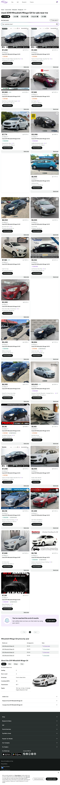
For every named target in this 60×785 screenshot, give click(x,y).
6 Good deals (46, 655)
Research (24, 2)
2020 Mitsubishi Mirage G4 (8, 655)
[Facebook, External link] (27, 754)
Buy (12, 2)
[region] (30, 777)
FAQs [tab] (9, 664)
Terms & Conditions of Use (7, 761)
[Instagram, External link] (32, 754)
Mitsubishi (14, 9)
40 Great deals (46, 646)
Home (2, 9)
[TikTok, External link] (24, 754)
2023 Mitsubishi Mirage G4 (8, 649)
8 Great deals (46, 652)
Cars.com (28, 776)
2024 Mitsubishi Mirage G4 (8, 646)
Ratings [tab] (15, 664)
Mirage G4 (20, 9)
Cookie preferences (38, 779)
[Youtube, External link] (30, 754)
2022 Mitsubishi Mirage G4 (8, 652)
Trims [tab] (22, 664)
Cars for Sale (8, 9)
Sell (17, 2)
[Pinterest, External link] (35, 754)
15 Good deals (46, 649)
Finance (32, 2)
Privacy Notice (4, 763)
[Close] (58, 772)
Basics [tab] (3, 664)
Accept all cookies (51, 779)
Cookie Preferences (5, 770)
